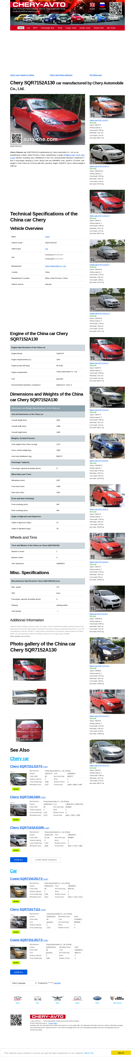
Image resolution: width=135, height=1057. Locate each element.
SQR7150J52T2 (99, 166)
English (92, 8)
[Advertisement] (67, 52)
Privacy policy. (52, 1023)
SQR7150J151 (99, 120)
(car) (29, 766)
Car (28, 28)
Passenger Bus (47, 28)
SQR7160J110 (99, 614)
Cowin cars (93, 267)
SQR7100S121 (99, 509)
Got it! (121, 1052)
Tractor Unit (98, 28)
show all (18, 860)
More (16, 789)
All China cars (96, 75)
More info (89, 1053)
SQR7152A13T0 (99, 216)
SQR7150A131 (99, 363)
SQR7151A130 (99, 410)
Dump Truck (84, 28)
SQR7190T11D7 (99, 666)
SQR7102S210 (99, 562)
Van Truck (111, 28)
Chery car (19, 758)
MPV (35, 28)
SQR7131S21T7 (99, 716)
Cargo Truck (71, 28)
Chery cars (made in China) (22, 75)
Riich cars (93, 616)
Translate (57, 983)
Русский (102, 8)
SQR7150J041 (99, 460)
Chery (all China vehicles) (61, 75)
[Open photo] (47, 119)
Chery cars (93, 122)
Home (21, 28)
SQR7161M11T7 (100, 264)
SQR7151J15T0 (99, 765)
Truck (59, 28)
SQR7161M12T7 (100, 313)
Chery (47, 237)
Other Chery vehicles (46, 860)
